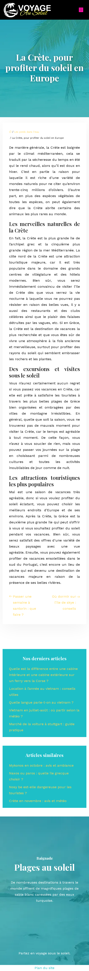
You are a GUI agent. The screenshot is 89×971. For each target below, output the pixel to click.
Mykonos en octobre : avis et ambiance (41, 765)
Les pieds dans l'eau (26, 132)
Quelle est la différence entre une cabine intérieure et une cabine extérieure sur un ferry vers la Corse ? (43, 675)
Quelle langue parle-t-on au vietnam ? (41, 702)
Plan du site (44, 968)
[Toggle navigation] (81, 10)
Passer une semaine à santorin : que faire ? (24, 605)
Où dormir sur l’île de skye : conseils (64, 602)
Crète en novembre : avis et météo (38, 801)
